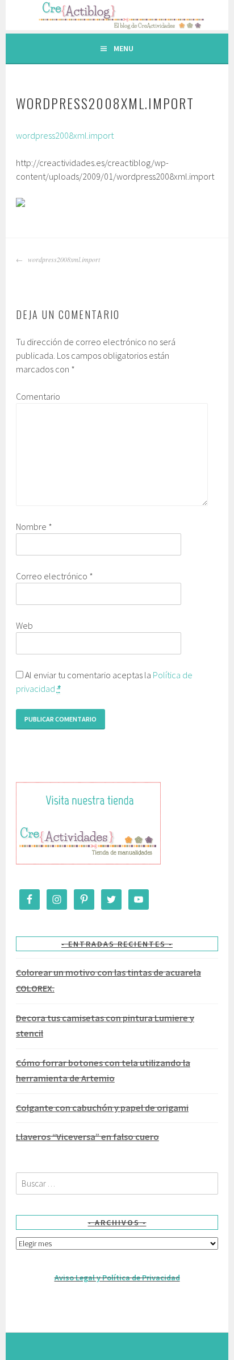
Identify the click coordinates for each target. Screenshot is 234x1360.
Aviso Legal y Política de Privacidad (117, 1277)
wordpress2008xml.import (65, 135)
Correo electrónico (54, 576)
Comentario (38, 396)
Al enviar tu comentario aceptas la (104, 681)
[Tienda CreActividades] (88, 862)
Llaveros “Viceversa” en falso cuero (87, 1136)
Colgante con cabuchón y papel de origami (102, 1107)
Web (24, 625)
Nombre (34, 526)
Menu (123, 48)
